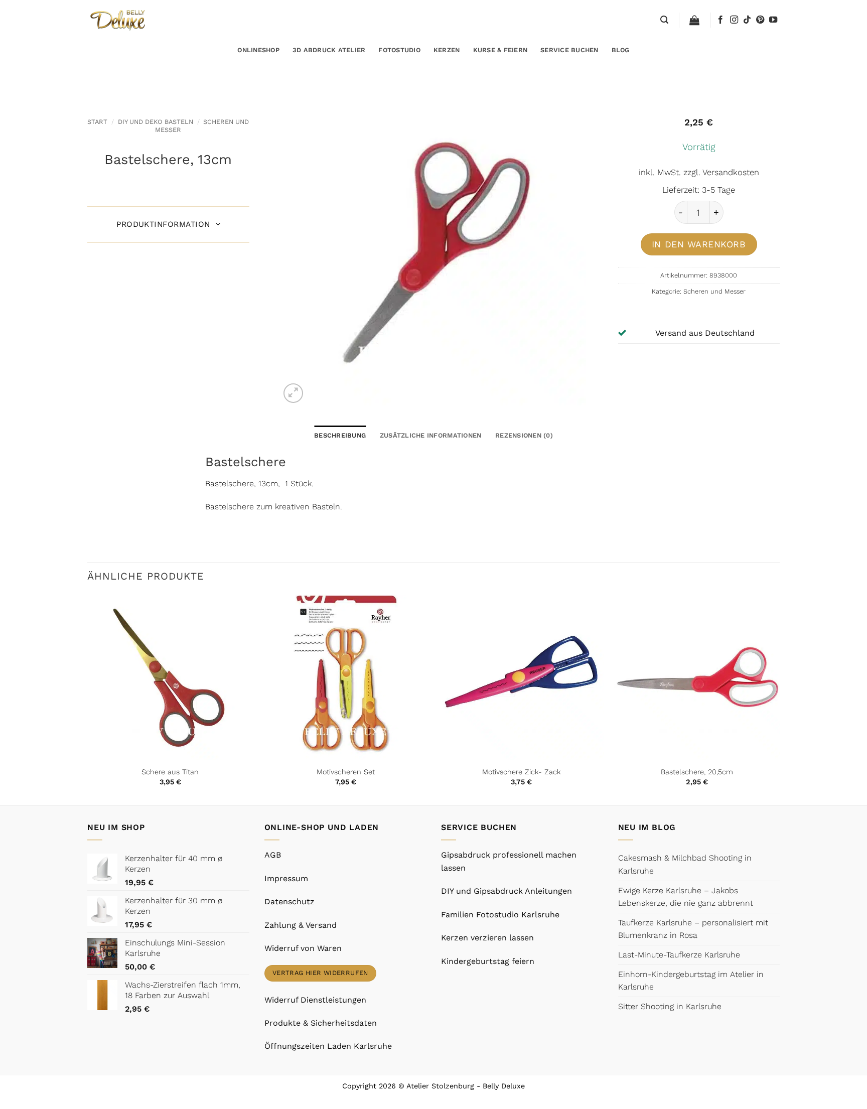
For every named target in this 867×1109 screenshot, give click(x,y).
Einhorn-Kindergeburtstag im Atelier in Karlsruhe (691, 980)
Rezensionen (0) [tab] (524, 435)
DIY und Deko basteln (155, 121)
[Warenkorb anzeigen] (694, 20)
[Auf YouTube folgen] (773, 20)
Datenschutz (289, 901)
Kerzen (447, 50)
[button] (664, 20)
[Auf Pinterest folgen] (760, 20)
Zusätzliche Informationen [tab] (430, 435)
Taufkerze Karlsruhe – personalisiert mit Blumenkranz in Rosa (693, 929)
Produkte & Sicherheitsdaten (320, 1023)
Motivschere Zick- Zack (521, 772)
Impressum (286, 878)
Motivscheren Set (346, 772)
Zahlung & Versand (300, 925)
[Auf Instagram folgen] (734, 20)
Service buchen (569, 50)
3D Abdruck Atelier (329, 50)
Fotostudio (399, 50)
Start (97, 121)
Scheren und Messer (714, 291)
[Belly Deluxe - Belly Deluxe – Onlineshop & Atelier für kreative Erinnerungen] (118, 20)
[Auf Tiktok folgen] (747, 20)
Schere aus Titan (170, 772)
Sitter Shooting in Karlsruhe (669, 1006)
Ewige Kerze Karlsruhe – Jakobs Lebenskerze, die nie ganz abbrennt (685, 897)
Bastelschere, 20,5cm (697, 772)
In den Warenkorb (699, 244)
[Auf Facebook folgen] (720, 20)
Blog (621, 50)
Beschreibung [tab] (340, 435)
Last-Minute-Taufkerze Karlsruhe (679, 954)
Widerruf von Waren (303, 948)
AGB (272, 855)
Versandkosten (730, 172)
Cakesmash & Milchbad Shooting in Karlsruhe (685, 864)
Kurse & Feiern (500, 50)
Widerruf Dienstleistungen (315, 1000)
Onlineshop (258, 50)
